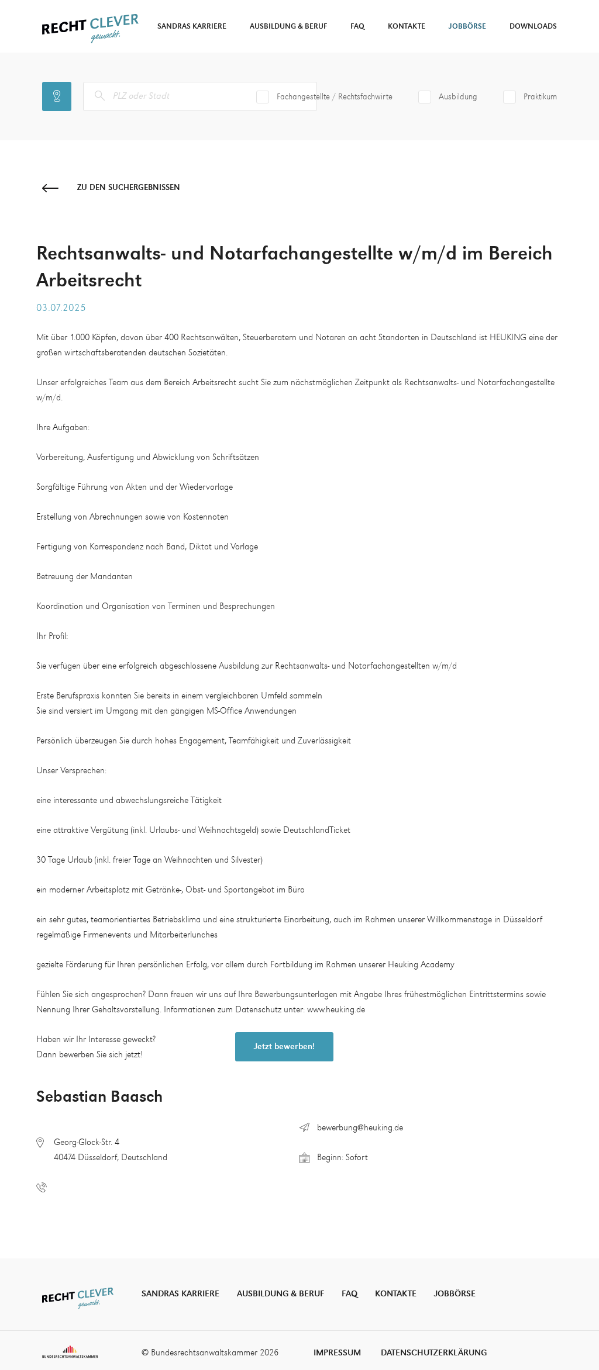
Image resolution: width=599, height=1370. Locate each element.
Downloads (533, 26)
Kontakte (406, 26)
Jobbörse (467, 26)
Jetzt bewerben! (284, 1046)
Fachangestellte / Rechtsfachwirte (335, 96)
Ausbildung (458, 96)
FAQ (357, 26)
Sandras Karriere (191, 26)
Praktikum (540, 96)
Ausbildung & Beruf (288, 26)
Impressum (337, 1352)
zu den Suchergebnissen (128, 188)
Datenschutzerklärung (434, 1352)
